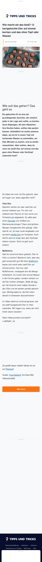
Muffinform (33, 261)
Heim (34, 548)
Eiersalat (11, 220)
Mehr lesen (21, 389)
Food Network (15, 374)
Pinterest (9, 369)
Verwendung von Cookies (13, 548)
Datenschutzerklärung (12, 545)
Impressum (24, 545)
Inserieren (33, 545)
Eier (36, 281)
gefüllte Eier (15, 234)
